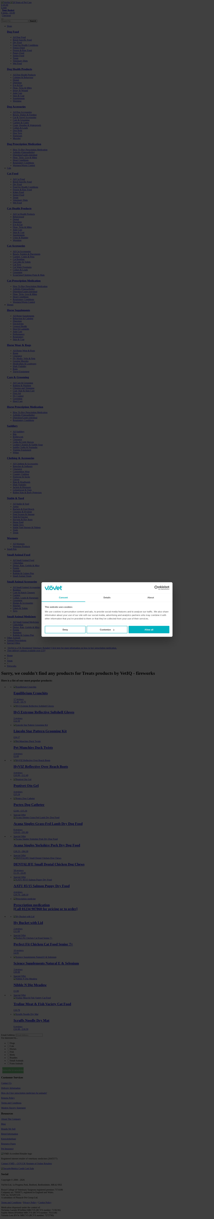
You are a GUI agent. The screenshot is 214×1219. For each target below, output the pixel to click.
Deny (65, 629)
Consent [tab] (63, 597)
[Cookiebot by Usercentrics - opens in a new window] (156, 588)
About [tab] (150, 597)
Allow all (149, 629)
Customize (105, 629)
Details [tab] (107, 597)
